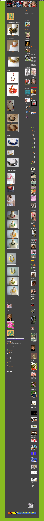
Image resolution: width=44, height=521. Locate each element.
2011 (32, 164)
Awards (26, 10)
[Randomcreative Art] (34, 224)
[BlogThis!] (14, 338)
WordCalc (33, 408)
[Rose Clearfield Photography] (33, 225)
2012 (32, 163)
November (33, 131)
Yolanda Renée (10, 342)
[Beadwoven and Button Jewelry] (33, 226)
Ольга (9, 361)
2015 (32, 128)
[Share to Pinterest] (16, 338)
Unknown (9, 352)
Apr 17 (33, 146)
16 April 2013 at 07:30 (11, 355)
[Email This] (13, 338)
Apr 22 (33, 143)
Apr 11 (33, 152)
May (32, 136)
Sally (9, 357)
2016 (32, 127)
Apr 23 (33, 142)
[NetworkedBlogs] (34, 112)
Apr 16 (33, 147)
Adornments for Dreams (14, 3)
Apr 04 (33, 157)
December (33, 130)
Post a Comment (9, 367)
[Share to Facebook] (15, 338)
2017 (32, 126)
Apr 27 (33, 139)
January (33, 162)
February (33, 161)
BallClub (11, 184)
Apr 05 (33, 156)
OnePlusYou (34, 265)
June (32, 135)
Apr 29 (33, 138)
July (32, 134)
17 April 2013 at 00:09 (11, 366)
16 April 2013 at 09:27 (11, 359)
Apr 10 (33, 153)
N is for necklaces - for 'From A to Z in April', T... (34, 148)
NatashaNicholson (12, 35)
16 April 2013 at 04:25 (11, 350)
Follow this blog (34, 113)
